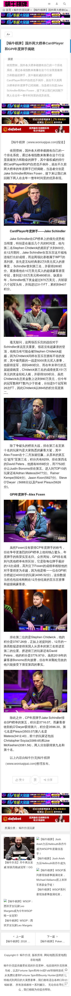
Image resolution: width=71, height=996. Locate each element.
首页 (8, 9)
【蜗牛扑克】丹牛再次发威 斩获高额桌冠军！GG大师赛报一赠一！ (18, 867)
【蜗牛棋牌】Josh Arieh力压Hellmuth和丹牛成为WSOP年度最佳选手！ (51, 863)
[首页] (66, 970)
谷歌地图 (35, 959)
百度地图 (60, 955)
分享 (49, 779)
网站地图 (49, 955)
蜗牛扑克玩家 (22, 9)
